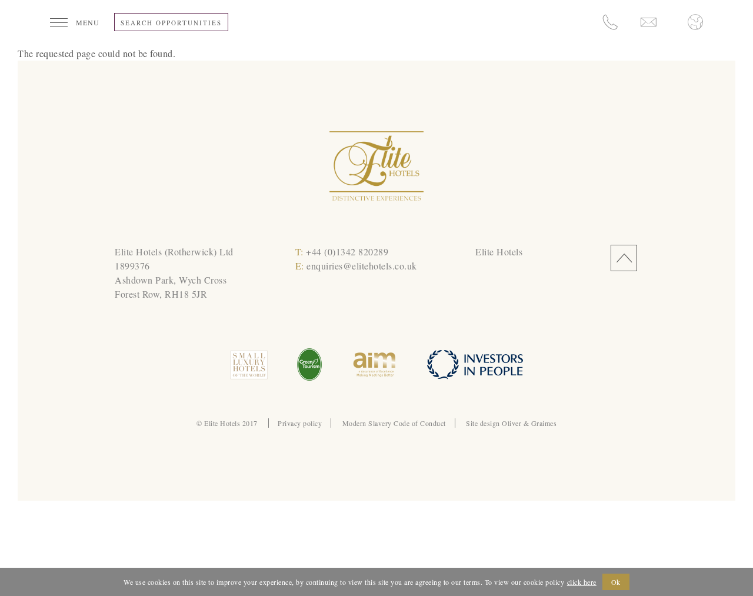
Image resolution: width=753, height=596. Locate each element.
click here (582, 582)
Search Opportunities (171, 22)
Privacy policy (300, 423)
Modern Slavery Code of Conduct (394, 423)
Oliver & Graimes (529, 423)
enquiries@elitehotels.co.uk (361, 265)
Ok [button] (616, 582)
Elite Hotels (498, 251)
